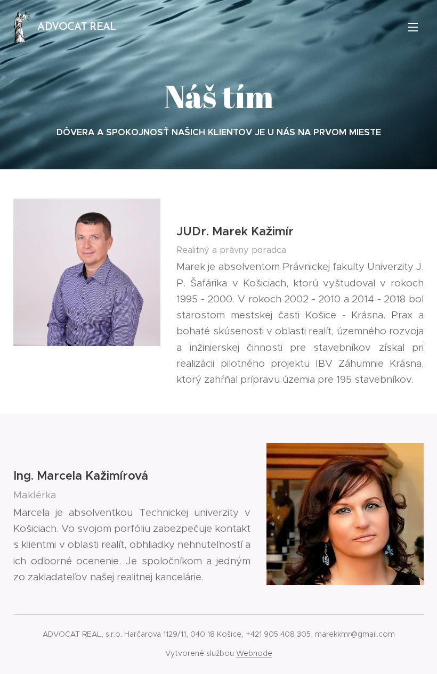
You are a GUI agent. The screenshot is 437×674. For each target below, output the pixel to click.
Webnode (254, 653)
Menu (413, 26)
